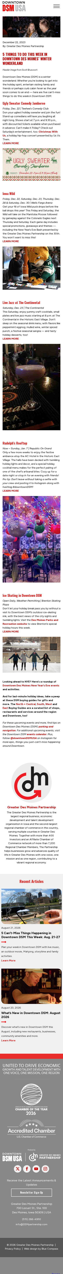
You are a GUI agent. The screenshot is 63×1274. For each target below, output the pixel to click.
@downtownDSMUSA (23, 738)
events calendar (37, 734)
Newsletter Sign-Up (31, 1192)
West (48, 704)
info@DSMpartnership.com (31, 1224)
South (40, 704)
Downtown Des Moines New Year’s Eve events (31, 685)
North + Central (26, 704)
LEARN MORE (11, 143)
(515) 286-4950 (31, 1219)
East (5, 707)
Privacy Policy (13, 1248)
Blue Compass (50, 1248)
